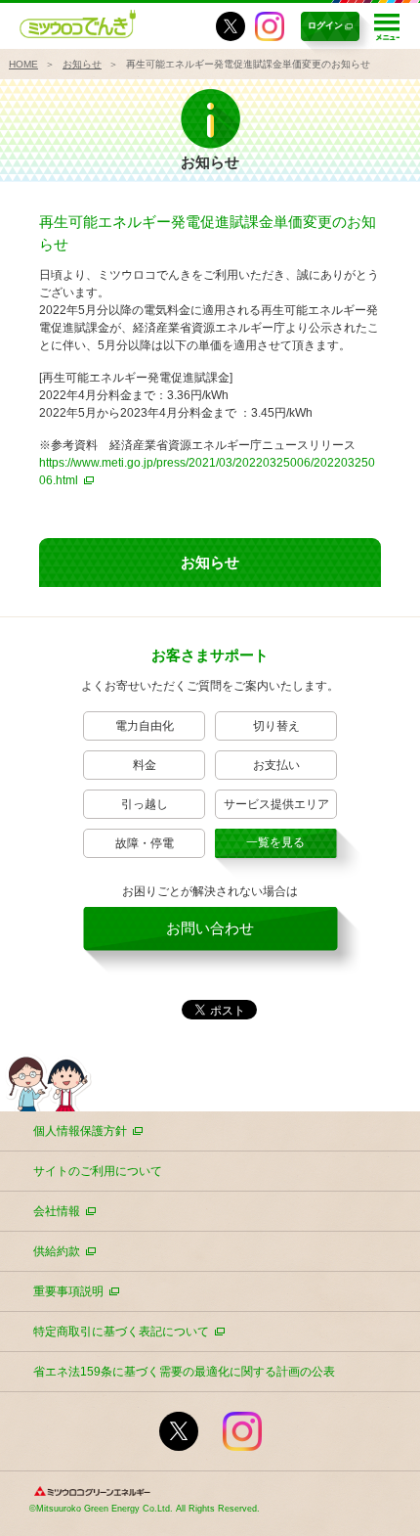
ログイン (325, 25)
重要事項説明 (68, 1291)
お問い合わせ (210, 928)
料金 (144, 765)
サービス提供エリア (276, 804)
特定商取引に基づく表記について (121, 1331)
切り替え (276, 726)
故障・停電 (144, 843)
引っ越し (144, 804)
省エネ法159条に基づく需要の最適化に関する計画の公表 (184, 1371)
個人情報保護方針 (80, 1131)
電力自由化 (144, 726)
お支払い (276, 765)
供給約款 (56, 1251)
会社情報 (56, 1211)
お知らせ (82, 64)
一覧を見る (275, 842)
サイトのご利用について (97, 1171)
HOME (23, 64)
